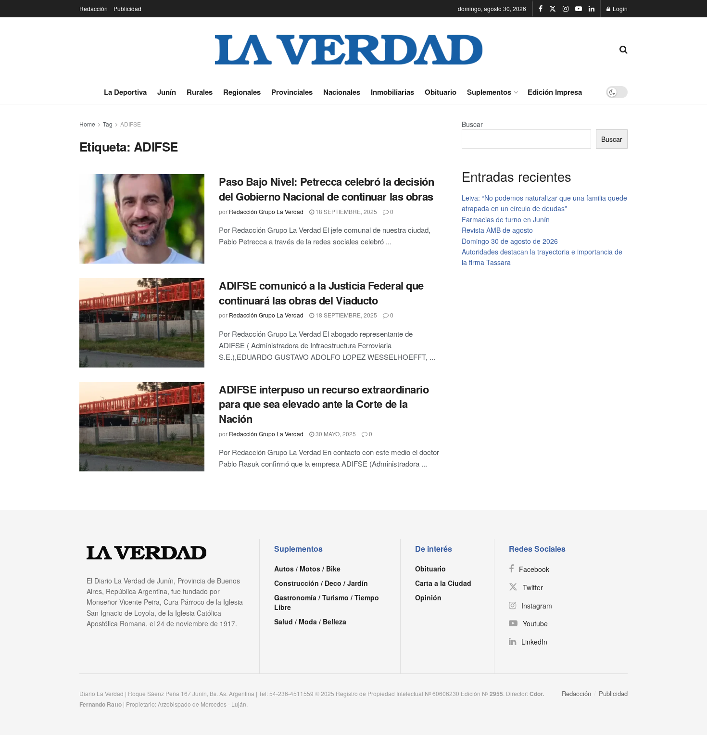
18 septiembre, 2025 (345, 211)
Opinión (428, 597)
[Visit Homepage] (349, 48)
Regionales (242, 92)
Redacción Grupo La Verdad (266, 211)
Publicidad (127, 8)
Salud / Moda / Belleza (310, 621)
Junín (166, 92)
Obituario (440, 92)
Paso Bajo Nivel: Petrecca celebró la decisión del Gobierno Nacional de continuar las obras (326, 189)
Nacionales (341, 92)
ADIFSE (130, 124)
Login (619, 8)
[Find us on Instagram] (565, 8)
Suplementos (489, 92)
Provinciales (292, 92)
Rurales (200, 92)
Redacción (93, 8)
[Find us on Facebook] (541, 8)
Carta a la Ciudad (443, 583)
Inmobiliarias (392, 92)
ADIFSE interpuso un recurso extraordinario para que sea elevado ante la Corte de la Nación (324, 404)
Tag (108, 124)
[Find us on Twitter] (552, 8)
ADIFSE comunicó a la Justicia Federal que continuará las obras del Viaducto (321, 293)
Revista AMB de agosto (497, 230)
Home (87, 124)
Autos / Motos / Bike (307, 568)
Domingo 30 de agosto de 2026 (510, 241)
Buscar (472, 124)
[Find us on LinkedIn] (591, 8)
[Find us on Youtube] (578, 8)
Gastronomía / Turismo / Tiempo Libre (326, 602)
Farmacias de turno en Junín (506, 219)
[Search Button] (623, 49)
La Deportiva (125, 92)
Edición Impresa (555, 92)
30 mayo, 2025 (335, 434)
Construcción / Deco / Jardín (321, 583)
